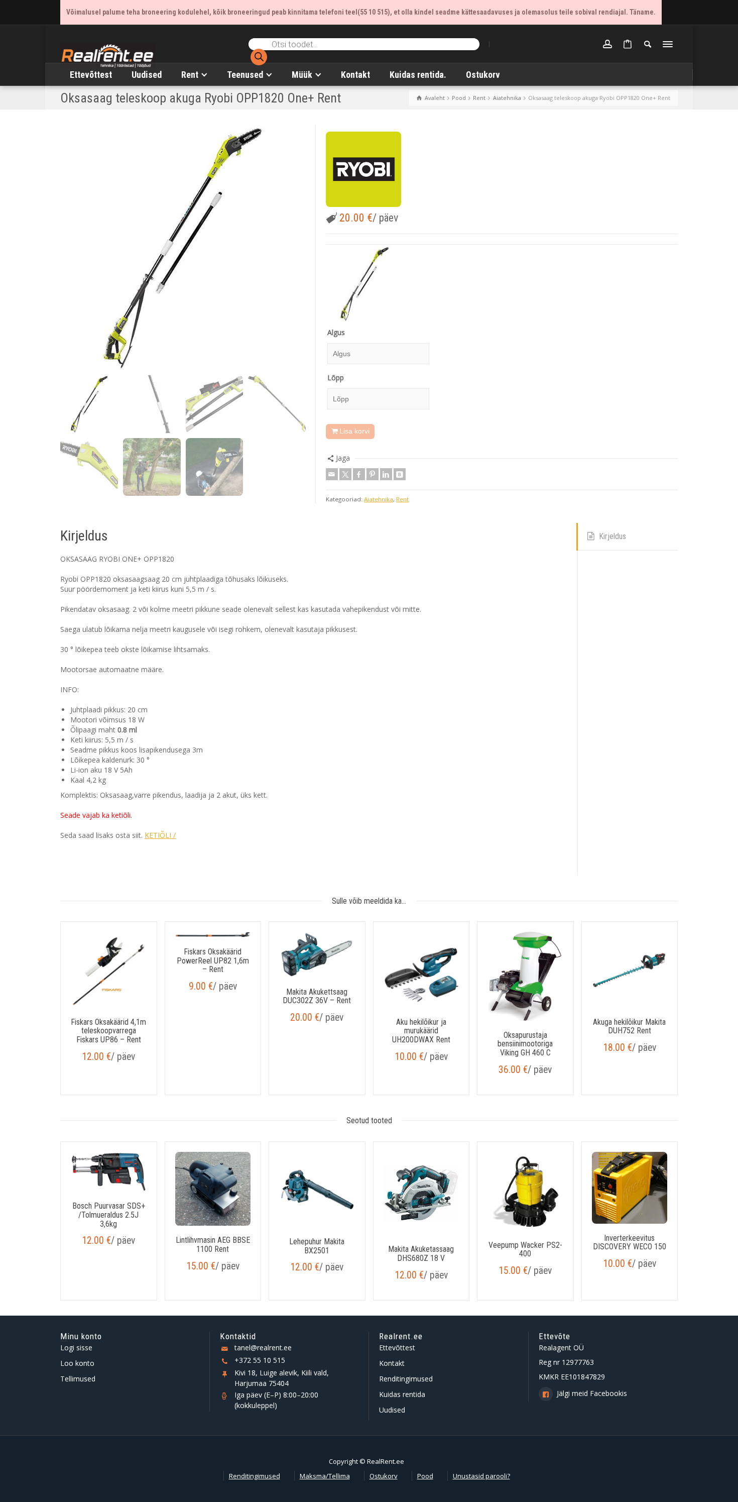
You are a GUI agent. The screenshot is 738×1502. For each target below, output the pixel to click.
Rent (402, 499)
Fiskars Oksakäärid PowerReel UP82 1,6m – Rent (213, 960)
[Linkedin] (386, 474)
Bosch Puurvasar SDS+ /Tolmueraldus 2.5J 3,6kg (108, 1214)
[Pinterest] (372, 474)
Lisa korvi (354, 431)
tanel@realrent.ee (263, 1347)
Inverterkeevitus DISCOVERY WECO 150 (629, 1242)
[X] (345, 474)
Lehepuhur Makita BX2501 (316, 1246)
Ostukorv (384, 1475)
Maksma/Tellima (325, 1475)
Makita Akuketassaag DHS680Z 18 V (421, 1253)
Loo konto (77, 1363)
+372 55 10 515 (259, 1360)
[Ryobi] (363, 169)
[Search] (648, 44)
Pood (425, 1475)
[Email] (332, 474)
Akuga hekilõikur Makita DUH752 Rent (629, 1026)
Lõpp (335, 377)
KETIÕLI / (160, 835)
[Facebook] (359, 474)
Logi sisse (76, 1347)
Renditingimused (406, 1378)
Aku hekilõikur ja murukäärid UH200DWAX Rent (421, 1030)
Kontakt (392, 1363)
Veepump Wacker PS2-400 (525, 1249)
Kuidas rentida (402, 1394)
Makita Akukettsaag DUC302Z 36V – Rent (317, 996)
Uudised (392, 1410)
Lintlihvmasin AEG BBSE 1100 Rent (213, 1244)
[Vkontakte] (400, 474)
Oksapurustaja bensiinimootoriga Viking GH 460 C (525, 1043)
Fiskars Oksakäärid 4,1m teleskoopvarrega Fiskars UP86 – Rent (108, 1030)
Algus (336, 332)
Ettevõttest (397, 1347)
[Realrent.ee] (108, 54)
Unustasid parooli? (481, 1475)
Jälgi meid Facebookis (592, 1393)
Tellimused (77, 1378)
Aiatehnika (378, 499)
